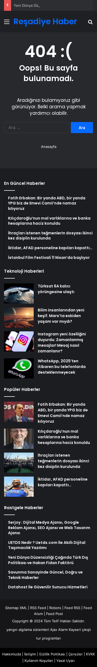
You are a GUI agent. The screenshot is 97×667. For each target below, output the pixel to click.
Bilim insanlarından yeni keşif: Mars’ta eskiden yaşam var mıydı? (61, 315)
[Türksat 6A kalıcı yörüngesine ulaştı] (19, 293)
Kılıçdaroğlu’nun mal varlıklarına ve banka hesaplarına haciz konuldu (64, 437)
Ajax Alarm (59, 629)
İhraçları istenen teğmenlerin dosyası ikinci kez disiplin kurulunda (63, 461)
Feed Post (54, 614)
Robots (55, 608)
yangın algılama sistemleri (27, 629)
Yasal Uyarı (65, 660)
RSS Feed (38, 608)
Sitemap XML (16, 608)
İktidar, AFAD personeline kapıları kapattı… (63, 482)
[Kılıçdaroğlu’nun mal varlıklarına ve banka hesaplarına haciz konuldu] (19, 439)
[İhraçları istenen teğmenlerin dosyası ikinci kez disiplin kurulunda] (19, 463)
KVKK (90, 654)
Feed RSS (72, 608)
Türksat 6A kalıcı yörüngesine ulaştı (56, 288)
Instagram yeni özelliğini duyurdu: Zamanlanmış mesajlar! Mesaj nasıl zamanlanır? (62, 342)
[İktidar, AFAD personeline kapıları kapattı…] (19, 487)
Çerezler (75, 654)
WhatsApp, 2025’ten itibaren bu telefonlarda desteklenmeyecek (62, 366)
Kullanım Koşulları (39, 660)
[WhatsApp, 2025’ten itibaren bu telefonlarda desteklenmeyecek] (19, 368)
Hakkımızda (11, 654)
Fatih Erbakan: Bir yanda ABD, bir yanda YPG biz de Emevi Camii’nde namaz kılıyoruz (63, 413)
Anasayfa (48, 146)
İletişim (30, 654)
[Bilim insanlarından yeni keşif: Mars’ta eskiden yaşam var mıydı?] (19, 317)
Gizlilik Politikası (52, 654)
